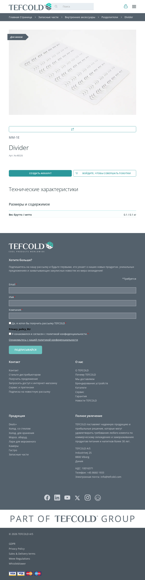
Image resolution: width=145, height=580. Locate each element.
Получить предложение (23, 379)
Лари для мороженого (22, 441)
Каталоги (80, 387)
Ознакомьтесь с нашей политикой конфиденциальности (43, 339)
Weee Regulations (19, 558)
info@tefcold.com (111, 476)
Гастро (13, 450)
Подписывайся (25, 349)
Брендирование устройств (91, 383)
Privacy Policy (17, 548)
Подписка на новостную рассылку (29, 391)
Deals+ (13, 424)
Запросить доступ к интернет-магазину (33, 383)
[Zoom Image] (72, 72)
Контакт (14, 370)
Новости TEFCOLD (86, 400)
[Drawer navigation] (134, 6)
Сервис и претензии (21, 387)
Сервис (79, 392)
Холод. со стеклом (19, 428)
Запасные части (19, 454)
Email (13, 284)
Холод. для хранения (21, 433)
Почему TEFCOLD (85, 374)
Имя (12, 297)
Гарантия (81, 396)
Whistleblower (17, 563)
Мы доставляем (84, 379)
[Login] (126, 6)
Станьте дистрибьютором (24, 374)
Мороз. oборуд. (18, 437)
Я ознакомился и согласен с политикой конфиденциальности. (50, 334)
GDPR (12, 543)
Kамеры (14, 446)
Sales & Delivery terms (22, 553)
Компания (16, 309)
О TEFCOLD (82, 370)
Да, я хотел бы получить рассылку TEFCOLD (39, 323)
